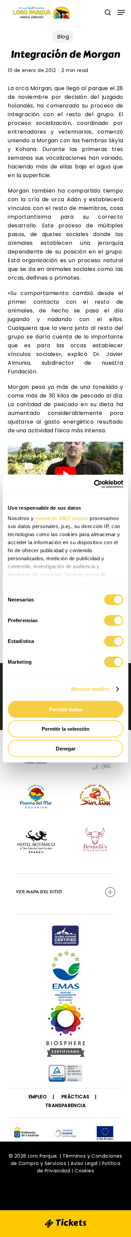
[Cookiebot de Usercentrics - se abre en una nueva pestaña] (94, 484)
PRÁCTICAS (75, 1096)
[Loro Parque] (65, 1032)
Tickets (69, 1222)
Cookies (84, 1170)
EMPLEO (38, 1096)
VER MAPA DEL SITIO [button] (39, 891)
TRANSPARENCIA (65, 1105)
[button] (121, 12)
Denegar (66, 748)
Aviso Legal (84, 1163)
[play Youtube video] (65, 474)
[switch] (113, 620)
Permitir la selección (65, 729)
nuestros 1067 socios (61, 518)
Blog (63, 37)
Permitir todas (65, 709)
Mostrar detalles (90, 689)
